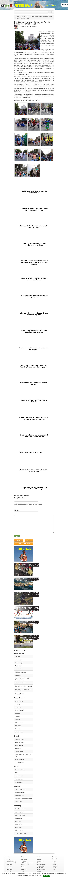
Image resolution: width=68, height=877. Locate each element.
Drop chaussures (19, 762)
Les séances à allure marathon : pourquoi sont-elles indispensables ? (27, 594)
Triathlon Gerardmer (20, 789)
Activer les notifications (24, 543)
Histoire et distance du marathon (23, 798)
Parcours (39, 859)
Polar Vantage (18, 723)
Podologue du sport (20, 770)
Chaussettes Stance (20, 739)
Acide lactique (18, 782)
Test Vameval (18, 660)
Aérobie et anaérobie (20, 672)
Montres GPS (40, 867)
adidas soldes (18, 824)
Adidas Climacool (19, 742)
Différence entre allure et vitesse (23, 686)
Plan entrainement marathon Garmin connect (22, 679)
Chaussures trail (41, 866)
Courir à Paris (18, 801)
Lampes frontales (41, 869)
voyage (29, 16)
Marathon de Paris (20, 792)
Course (23, 16)
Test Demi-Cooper (20, 669)
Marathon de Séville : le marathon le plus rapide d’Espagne (27, 622)
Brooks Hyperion (19, 759)
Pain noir (17, 773)
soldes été (9, 871)
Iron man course (19, 795)
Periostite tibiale (19, 779)
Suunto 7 (17, 716)
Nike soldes (18, 821)
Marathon (24, 869)
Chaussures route (41, 864)
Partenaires (9, 864)
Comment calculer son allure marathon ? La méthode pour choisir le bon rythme (29, 637)
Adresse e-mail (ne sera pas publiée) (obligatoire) (28, 504)
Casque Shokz (19, 818)
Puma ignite (18, 748)
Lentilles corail (18, 776)
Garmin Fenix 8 (19, 732)
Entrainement (40, 861)
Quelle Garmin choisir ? (21, 833)
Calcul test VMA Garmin (21, 683)
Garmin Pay (18, 707)
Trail (23, 871)
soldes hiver (9, 869)
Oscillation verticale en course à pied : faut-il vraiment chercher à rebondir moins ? (27, 608)
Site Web (16, 510)
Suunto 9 (17, 719)
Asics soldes (18, 827)
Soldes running (19, 830)
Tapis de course (19, 751)
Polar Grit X (18, 726)
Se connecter (18, 540)
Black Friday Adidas (20, 815)
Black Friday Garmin (20, 809)
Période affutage (19, 694)
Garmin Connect (19, 710)
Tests (38, 862)
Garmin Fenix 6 (19, 701)
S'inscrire (28, 540)
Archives (39, 857)
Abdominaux (18, 675)
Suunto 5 (17, 713)
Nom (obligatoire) (19, 498)
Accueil (17, 16)
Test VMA (17, 656)
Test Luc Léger (19, 663)
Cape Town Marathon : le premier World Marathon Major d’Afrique (28, 579)
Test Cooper (18, 666)
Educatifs (39, 871)
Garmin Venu (18, 704)
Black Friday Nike (19, 812)
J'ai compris (47, 875)
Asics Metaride (19, 745)
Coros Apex (18, 729)
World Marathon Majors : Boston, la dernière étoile (27, 565)
